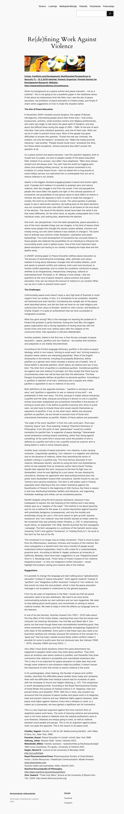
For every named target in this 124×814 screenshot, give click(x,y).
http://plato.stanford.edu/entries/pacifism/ (44, 772)
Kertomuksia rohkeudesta (22, 793)
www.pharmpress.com (35, 762)
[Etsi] (110, 13)
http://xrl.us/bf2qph (33, 753)
